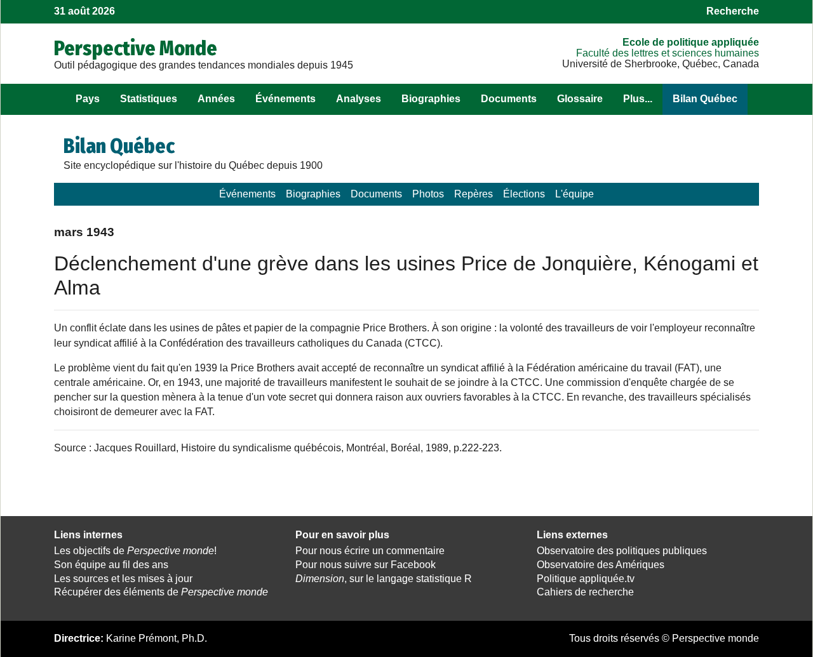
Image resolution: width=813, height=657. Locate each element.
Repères (473, 194)
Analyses (358, 98)
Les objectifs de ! (135, 550)
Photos (428, 194)
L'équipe (574, 194)
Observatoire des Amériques (600, 564)
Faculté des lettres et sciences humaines (667, 53)
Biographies (430, 98)
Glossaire (580, 98)
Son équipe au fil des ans (111, 564)
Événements (285, 98)
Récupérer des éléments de (161, 592)
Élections (524, 194)
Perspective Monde (135, 48)
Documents (509, 98)
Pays (88, 98)
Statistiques (148, 98)
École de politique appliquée (690, 42)
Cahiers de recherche (585, 592)
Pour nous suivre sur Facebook (365, 564)
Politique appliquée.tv (586, 578)
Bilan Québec (705, 98)
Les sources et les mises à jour (123, 578)
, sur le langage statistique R (383, 578)
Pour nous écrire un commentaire (370, 550)
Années (216, 98)
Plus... (637, 98)
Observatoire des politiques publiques (622, 550)
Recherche (732, 11)
